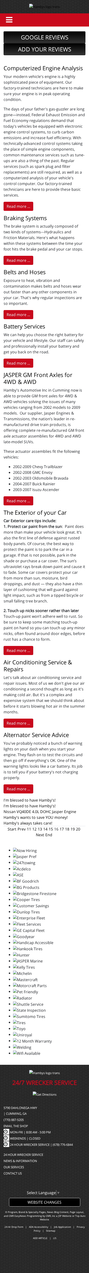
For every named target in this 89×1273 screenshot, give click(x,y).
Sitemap (50, 1230)
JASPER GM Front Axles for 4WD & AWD (38, 378)
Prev (22, 829)
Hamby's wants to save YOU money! (36, 817)
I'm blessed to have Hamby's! (30, 800)
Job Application (62, 1227)
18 (67, 829)
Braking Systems (25, 218)
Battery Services (24, 326)
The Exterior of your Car (35, 512)
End (48, 834)
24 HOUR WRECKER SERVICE (23, 1155)
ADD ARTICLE (40, 1238)
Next (40, 834)
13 (40, 829)
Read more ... (18, 206)
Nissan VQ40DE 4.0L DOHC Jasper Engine (40, 811)
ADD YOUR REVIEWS (44, 49)
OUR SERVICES (14, 1167)
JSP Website (64, 1216)
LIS (54, 1238)
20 (78, 829)
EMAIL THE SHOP (16, 1126)
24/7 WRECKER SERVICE (44, 1082)
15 (51, 829)
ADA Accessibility (38, 1227)
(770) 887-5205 (14, 1120)
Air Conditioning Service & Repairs (38, 665)
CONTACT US (13, 1173)
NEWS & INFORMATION (20, 1161)
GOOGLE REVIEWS (44, 37)
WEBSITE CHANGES (44, 1202)
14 (45, 829)
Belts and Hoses (25, 272)
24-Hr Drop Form (14, 1227)
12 (34, 829)
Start (12, 829)
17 (62, 829)
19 (72, 829)
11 (29, 829)
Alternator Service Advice (36, 735)
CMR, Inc (50, 1216)
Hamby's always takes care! (28, 823)
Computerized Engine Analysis (43, 68)
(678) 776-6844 (63, 1144)
